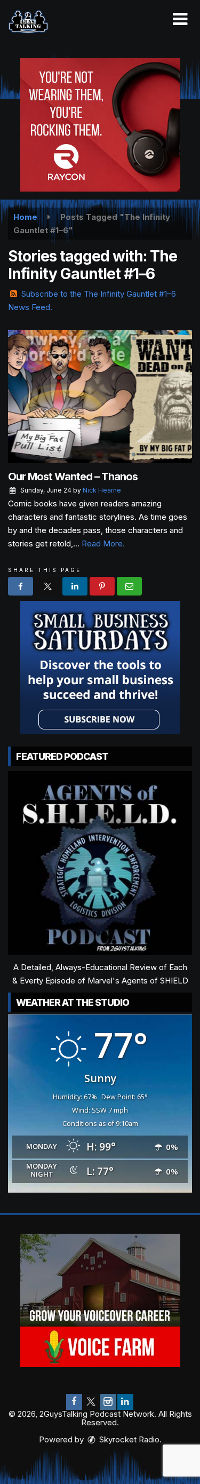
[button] (180, 19)
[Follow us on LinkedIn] (125, 1402)
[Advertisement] (100, 125)
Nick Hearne (102, 490)
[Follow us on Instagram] (108, 1402)
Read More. (103, 543)
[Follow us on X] (91, 1402)
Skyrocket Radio (128, 1439)
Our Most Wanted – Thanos (73, 476)
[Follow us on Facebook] (74, 1402)
